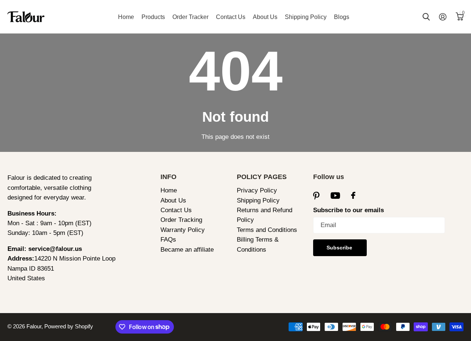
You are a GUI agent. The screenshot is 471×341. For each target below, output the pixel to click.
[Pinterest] (316, 196)
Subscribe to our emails (348, 210)
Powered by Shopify (68, 326)
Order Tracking (181, 219)
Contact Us (230, 17)
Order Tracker (190, 17)
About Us (265, 17)
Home (126, 17)
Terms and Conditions (267, 229)
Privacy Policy (257, 190)
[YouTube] (335, 195)
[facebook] (353, 195)
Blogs (341, 17)
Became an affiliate (187, 249)
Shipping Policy (306, 17)
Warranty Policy (182, 229)
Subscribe (340, 248)
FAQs (168, 239)
